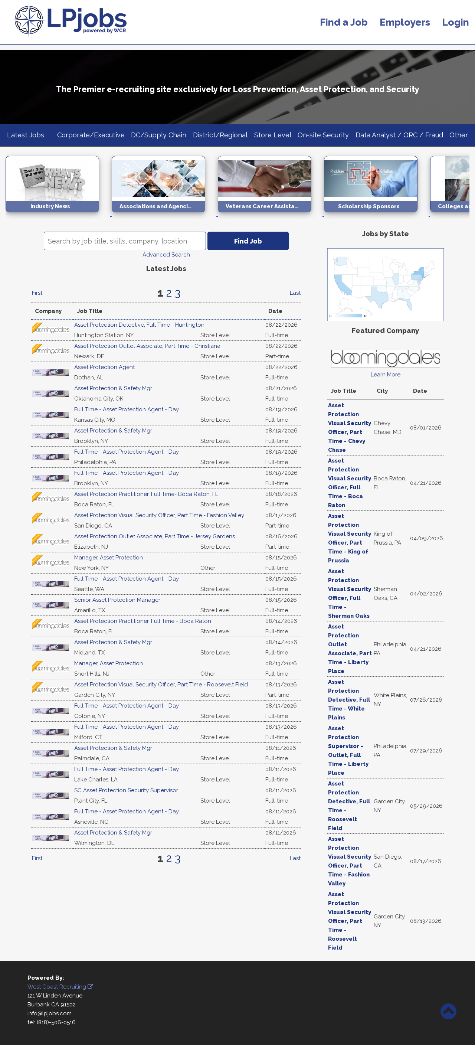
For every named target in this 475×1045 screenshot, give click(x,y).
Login (455, 22)
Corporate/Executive (91, 135)
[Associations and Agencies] (165, 214)
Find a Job (344, 22)
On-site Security (323, 135)
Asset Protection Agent (104, 367)
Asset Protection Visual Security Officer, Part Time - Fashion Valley (159, 515)
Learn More (385, 374)
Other (458, 135)
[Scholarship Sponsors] (377, 214)
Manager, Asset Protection (108, 557)
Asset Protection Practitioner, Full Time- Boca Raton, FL (146, 494)
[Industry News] (59, 214)
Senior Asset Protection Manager (117, 600)
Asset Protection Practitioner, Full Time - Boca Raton (142, 621)
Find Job (248, 241)
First (37, 293)
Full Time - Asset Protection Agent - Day (126, 409)
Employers (405, 22)
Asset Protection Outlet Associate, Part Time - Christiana (147, 346)
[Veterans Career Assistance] (271, 214)
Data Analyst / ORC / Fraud (399, 135)
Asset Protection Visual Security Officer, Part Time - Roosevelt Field (161, 684)
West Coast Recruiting (57, 986)
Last (295, 293)
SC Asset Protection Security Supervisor (126, 790)
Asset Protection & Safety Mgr (113, 388)
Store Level (272, 135)
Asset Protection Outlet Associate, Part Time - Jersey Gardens (154, 536)
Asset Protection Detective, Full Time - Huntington (139, 324)
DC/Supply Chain (158, 135)
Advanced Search (166, 254)
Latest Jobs (25, 135)
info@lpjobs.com (49, 1013)
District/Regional (220, 135)
